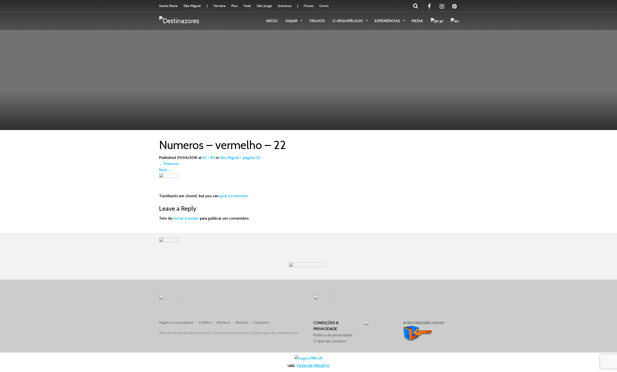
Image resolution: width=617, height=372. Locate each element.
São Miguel (192, 6)
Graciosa (284, 6)
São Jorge (264, 6)
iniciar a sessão (186, 218)
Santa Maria (168, 6)
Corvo (324, 6)
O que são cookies (329, 341)
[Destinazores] (179, 20)
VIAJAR (291, 21)
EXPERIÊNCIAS (388, 21)
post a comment (234, 196)
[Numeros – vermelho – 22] (169, 182)
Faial (247, 6)
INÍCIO (272, 21)
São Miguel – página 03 (240, 157)
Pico (234, 6)
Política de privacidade (332, 335)
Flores (309, 6)
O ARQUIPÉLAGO (348, 21)
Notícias (241, 322)
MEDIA (417, 21)
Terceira (219, 6)
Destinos (223, 322)
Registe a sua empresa (176, 322)
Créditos (205, 322)
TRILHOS (317, 21)
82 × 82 (208, 157)
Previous (169, 163)
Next (165, 170)
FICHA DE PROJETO (313, 366)
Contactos (261, 322)
